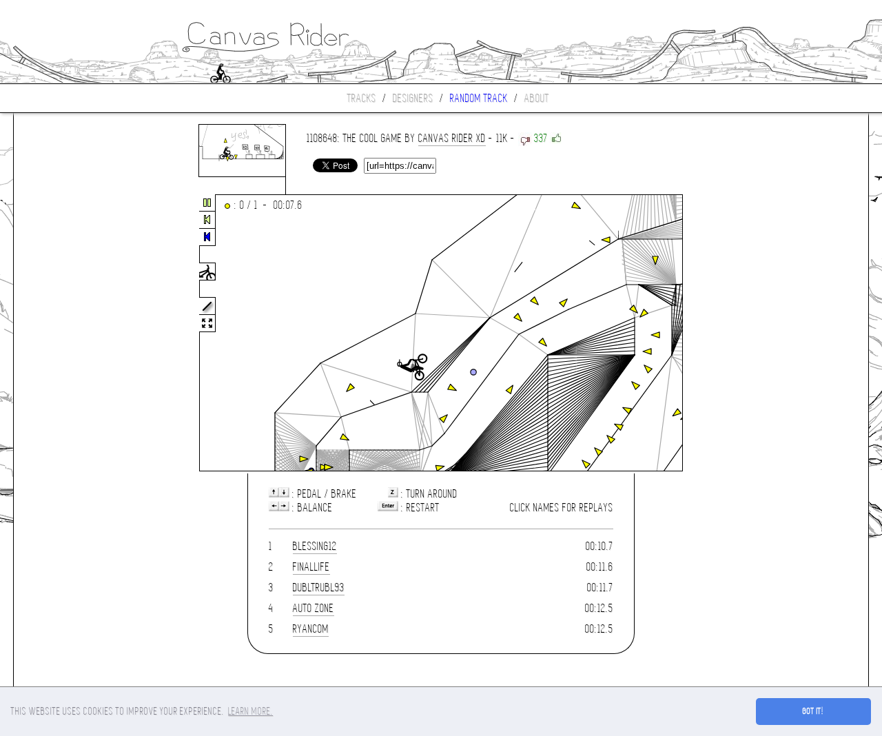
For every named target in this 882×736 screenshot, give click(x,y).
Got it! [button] (813, 711)
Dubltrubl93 (319, 587)
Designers (413, 98)
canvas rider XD (452, 138)
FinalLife (311, 567)
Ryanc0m (311, 629)
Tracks (361, 98)
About (536, 98)
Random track (479, 98)
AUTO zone (313, 608)
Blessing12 (315, 546)
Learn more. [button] (250, 711)
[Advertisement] (71, 333)
